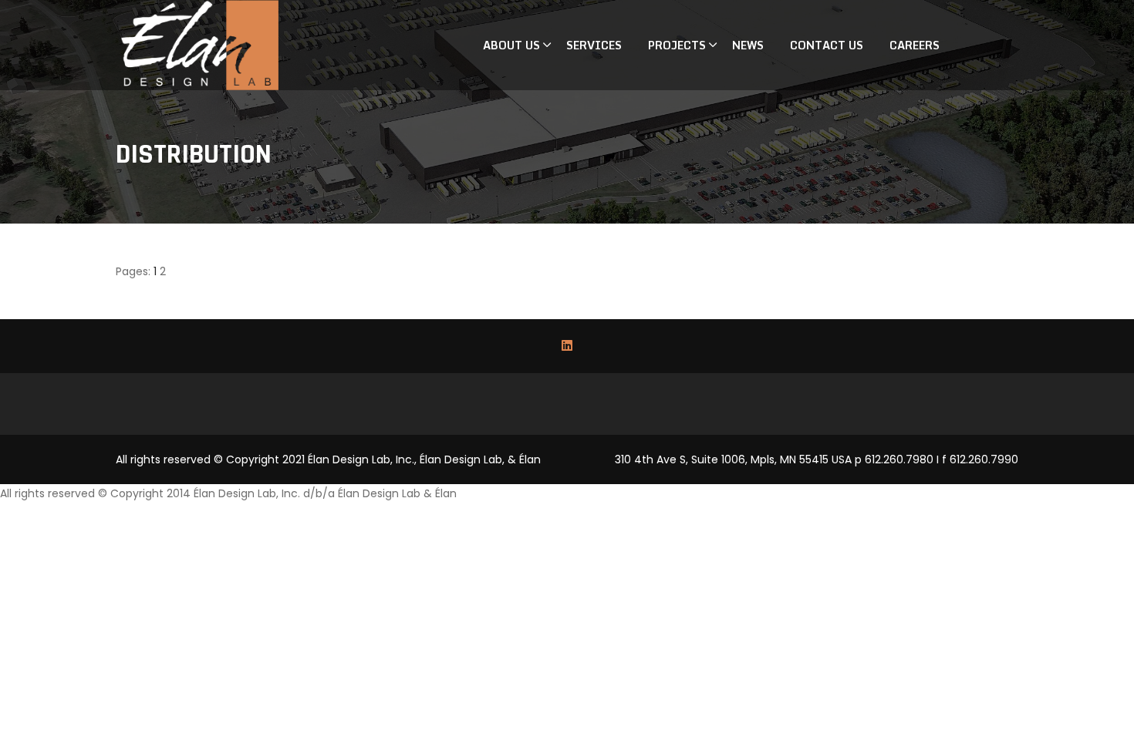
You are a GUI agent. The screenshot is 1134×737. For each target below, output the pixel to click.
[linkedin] (567, 346)
